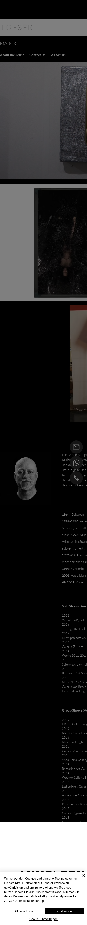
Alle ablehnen (24, 911)
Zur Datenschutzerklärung (26, 901)
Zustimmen (64, 911)
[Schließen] (81, 878)
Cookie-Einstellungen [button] (43, 919)
